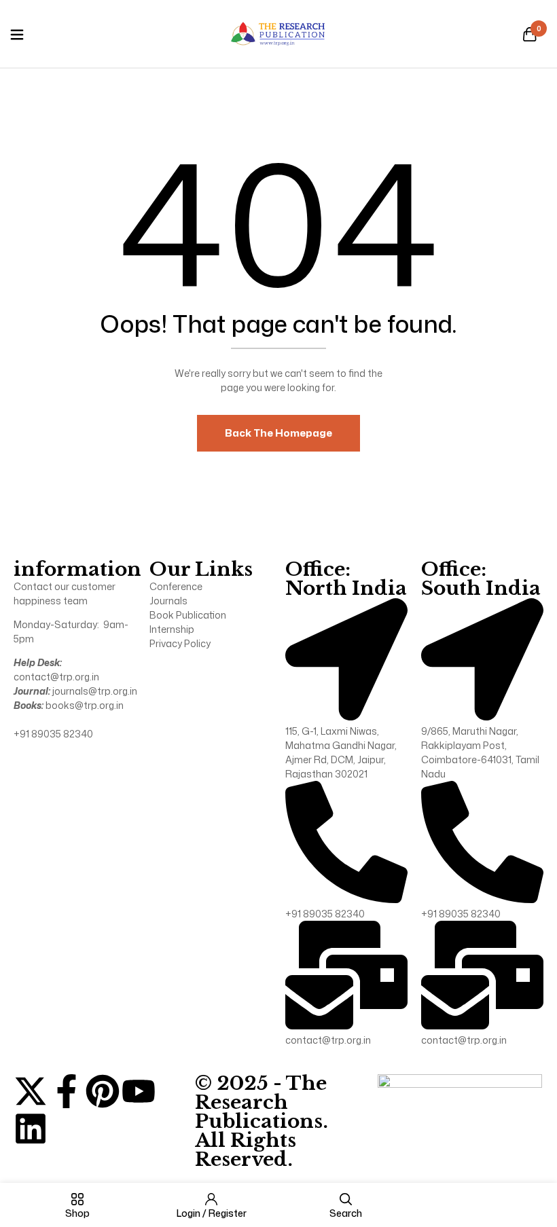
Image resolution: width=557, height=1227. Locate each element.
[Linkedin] (31, 1129)
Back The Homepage (278, 433)
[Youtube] (139, 1091)
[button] (530, 35)
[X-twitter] (31, 1091)
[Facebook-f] (67, 1091)
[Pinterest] (103, 1091)
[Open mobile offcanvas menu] (17, 35)
